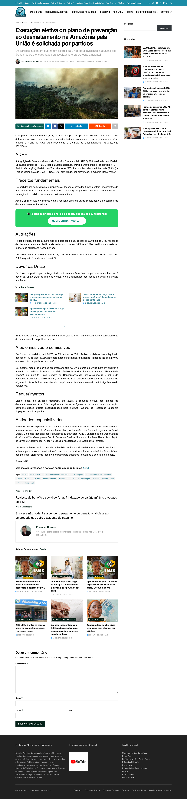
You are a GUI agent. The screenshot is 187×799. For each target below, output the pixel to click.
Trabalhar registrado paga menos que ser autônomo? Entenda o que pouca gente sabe (99, 297)
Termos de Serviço (134, 3)
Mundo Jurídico (27, 22)
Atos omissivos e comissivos (58, 474)
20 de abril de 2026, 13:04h (94, 303)
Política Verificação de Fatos (77, 3)
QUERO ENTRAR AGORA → (67, 220)
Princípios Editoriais (96, 3)
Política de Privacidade (40, 3)
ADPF (24, 474)
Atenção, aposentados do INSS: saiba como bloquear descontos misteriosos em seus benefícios (64, 629)
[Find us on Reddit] (164, 3)
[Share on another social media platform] (115, 126)
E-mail (19, 710)
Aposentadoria (25, 576)
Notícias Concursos (31, 752)
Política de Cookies (58, 3)
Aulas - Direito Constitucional (46, 22)
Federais (105, 12)
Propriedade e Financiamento (135, 768)
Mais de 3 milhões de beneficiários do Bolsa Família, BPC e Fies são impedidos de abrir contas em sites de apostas (157, 72)
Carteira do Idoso (62, 576)
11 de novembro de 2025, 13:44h (44, 303)
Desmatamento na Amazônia (98, 474)
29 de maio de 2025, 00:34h (27, 635)
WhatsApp (122, 3)
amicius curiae (36, 474)
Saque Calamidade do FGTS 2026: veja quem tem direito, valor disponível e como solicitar (156, 92)
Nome (19, 698)
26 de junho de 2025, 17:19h (42, 317)
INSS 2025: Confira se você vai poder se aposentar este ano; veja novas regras (30, 628)
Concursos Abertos (56, 12)
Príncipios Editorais (130, 762)
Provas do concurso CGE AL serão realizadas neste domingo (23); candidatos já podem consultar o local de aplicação (156, 112)
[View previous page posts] (64, 326)
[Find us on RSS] (171, 3)
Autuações (78, 474)
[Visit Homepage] (20, 12)
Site (70, 710)
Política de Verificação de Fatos (135, 759)
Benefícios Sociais (146, 12)
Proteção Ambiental (25, 483)
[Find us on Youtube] (157, 3)
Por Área (118, 12)
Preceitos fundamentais (103, 478)
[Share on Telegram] (48, 126)
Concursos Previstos (84, 12)
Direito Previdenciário (64, 619)
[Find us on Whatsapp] (149, 3)
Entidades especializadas (45, 478)
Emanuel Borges (32, 61)
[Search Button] (171, 11)
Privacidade (127, 765)
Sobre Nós (19, 3)
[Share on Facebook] (55, 126)
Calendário (36, 12)
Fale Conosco (111, 3)
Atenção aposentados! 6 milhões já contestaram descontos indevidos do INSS (46, 297)
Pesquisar (128, 23)
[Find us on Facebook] (160, 3)
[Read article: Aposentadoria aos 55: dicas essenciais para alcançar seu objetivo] (102, 610)
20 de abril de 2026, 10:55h (62, 638)
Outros (165, 12)
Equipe (27, 3)
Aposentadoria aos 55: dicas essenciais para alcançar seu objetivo (101, 628)
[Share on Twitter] (61, 126)
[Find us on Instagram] (153, 3)
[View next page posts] (69, 326)
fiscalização (64, 478)
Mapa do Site (128, 777)
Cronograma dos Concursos (134, 752)
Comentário (21, 663)
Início (17, 22)
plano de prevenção (81, 478)
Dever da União (24, 478)
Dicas (130, 12)
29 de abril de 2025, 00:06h (54, 61)
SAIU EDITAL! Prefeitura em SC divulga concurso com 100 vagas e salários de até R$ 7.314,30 (157, 52)
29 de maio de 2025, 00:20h (98, 635)
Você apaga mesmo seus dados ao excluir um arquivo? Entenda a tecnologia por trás (157, 131)
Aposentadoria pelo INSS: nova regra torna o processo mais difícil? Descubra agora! (47, 311)
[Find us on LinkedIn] (167, 3)
